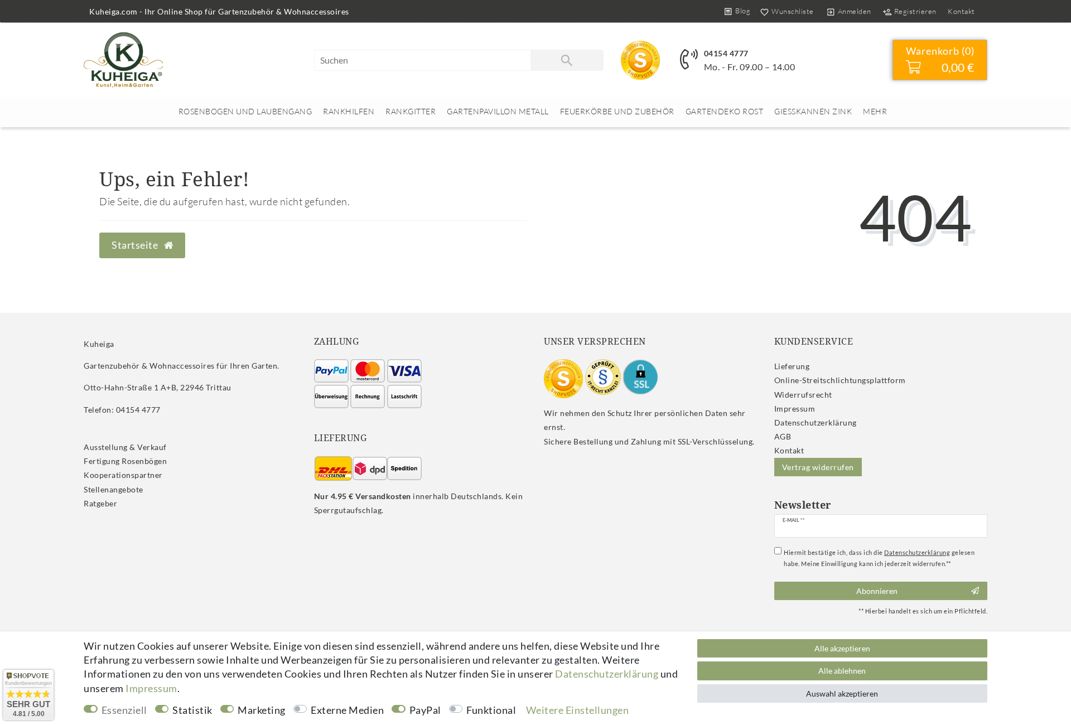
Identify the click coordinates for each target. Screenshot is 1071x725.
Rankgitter (410, 111)
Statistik (192, 710)
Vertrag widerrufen (818, 467)
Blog (742, 10)
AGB (783, 436)
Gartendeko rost (725, 111)
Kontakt (961, 11)
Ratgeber (100, 503)
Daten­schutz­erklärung (815, 422)
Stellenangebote (113, 489)
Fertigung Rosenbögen (125, 461)
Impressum (795, 408)
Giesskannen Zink (813, 111)
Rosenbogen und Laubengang (245, 111)
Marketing (262, 710)
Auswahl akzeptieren (842, 693)
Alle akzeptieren (842, 648)
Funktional (491, 710)
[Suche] (566, 60)
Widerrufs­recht (803, 394)
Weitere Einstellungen (577, 710)
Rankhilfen (348, 111)
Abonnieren (877, 591)
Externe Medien (347, 710)
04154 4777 (726, 53)
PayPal (425, 710)
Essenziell (124, 710)
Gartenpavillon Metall (498, 111)
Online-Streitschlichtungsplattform (840, 380)
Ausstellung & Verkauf (125, 447)
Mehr (875, 111)
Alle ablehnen (842, 670)
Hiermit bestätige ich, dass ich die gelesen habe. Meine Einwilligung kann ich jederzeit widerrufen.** (879, 558)
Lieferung (792, 366)
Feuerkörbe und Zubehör (617, 111)
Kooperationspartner (123, 475)
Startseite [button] (136, 245)
